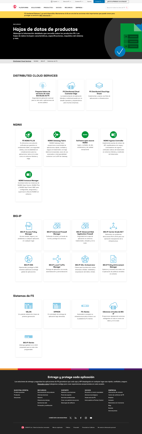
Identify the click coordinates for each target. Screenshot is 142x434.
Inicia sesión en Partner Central (94, 400)
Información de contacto (115, 392)
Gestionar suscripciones (68, 392)
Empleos (110, 397)
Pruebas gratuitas (19, 392)
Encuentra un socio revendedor (94, 392)
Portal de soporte (66, 395)
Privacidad (76, 427)
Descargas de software (68, 403)
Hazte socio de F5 (90, 397)
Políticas (68, 427)
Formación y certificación (45, 405)
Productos (17, 395)
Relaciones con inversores (116, 403)
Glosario (40, 397)
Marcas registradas (58, 427)
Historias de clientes (44, 400)
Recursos (17, 24)
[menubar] (71, 1)
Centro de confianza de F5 (116, 395)
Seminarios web (42, 403)
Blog (109, 405)
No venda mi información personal (107, 427)
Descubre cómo (43, 384)
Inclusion (111, 400)
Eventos (110, 408)
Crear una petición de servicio (70, 400)
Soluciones (17, 397)
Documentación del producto (46, 392)
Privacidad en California (88, 427)
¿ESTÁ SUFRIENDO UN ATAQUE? (117, 1)
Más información (45, 15)
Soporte (89, 1)
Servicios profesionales (68, 397)
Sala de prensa (112, 411)
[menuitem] (55, 1)
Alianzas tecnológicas (91, 395)
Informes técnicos (43, 395)
